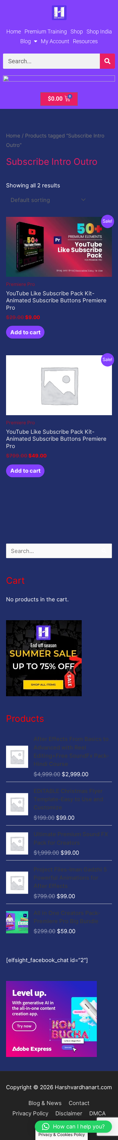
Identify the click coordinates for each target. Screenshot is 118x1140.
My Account (55, 41)
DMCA (97, 1113)
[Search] (107, 61)
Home (13, 31)
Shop (76, 31)
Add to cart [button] (25, 332)
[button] (73, 1127)
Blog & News (45, 1103)
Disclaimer (68, 1113)
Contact (79, 1103)
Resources (85, 41)
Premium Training (46, 31)
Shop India (99, 31)
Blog (25, 41)
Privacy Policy (30, 1113)
